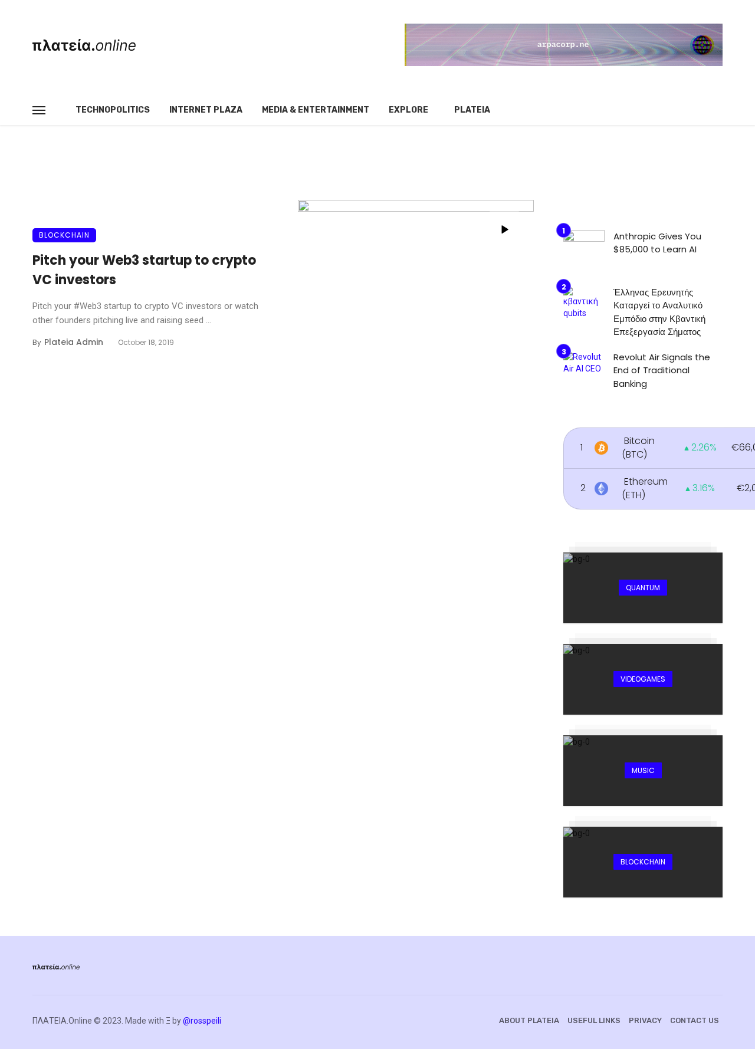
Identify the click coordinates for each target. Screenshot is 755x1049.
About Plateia (529, 1020)
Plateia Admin (73, 342)
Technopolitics (113, 110)
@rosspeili (202, 1020)
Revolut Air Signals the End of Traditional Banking (661, 370)
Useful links (594, 1020)
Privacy (645, 1020)
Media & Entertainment (315, 110)
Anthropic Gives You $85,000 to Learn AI (657, 243)
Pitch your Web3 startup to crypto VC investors (144, 270)
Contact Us (694, 1020)
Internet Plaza (205, 110)
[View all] (643, 588)
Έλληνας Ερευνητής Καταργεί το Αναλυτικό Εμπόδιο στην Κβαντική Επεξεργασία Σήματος (659, 312)
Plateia (472, 110)
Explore (408, 110)
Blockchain (64, 235)
